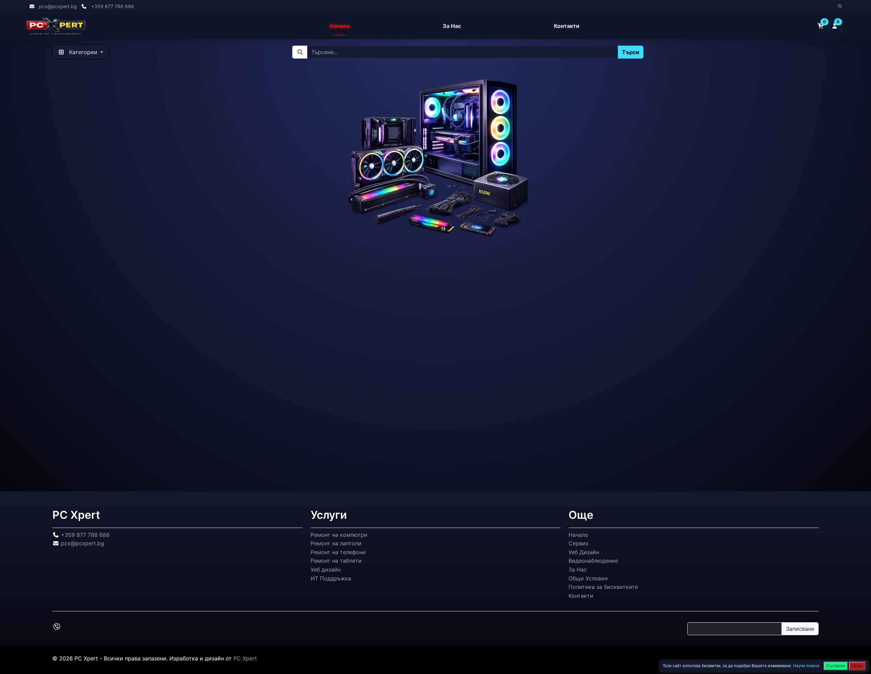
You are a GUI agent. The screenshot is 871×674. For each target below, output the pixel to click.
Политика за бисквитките (603, 586)
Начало (340, 26)
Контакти (566, 26)
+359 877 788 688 (112, 6)
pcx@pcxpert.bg (58, 6)
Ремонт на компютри (339, 534)
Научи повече (806, 665)
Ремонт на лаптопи (336, 543)
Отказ (857, 665)
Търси (630, 52)
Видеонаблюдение (593, 560)
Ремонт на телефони (338, 551)
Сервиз (578, 543)
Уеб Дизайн (584, 551)
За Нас (452, 26)
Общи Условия (588, 578)
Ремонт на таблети (336, 560)
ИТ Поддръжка (331, 578)
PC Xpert (245, 658)
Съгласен (835, 665)
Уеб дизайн (326, 569)
